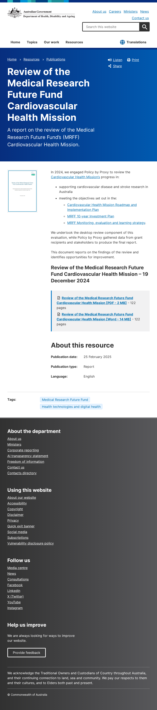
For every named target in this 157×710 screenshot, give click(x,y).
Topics (32, 42)
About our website (21, 497)
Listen (117, 60)
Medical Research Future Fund (65, 400)
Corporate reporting (23, 450)
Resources (74, 42)
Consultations (18, 579)
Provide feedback (26, 653)
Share (117, 66)
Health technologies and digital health (71, 407)
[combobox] (111, 26)
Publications (55, 59)
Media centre (17, 568)
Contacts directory (22, 473)
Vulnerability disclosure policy (30, 543)
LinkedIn (13, 591)
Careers (115, 11)
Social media (17, 532)
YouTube (14, 602)
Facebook (15, 585)
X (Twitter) (15, 596)
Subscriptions (17, 538)
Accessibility (17, 503)
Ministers (131, 11)
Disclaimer (15, 515)
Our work (51, 42)
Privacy (13, 520)
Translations (136, 42)
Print (135, 60)
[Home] (41, 12)
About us (99, 11)
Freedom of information (25, 462)
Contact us (140, 18)
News (144, 11)
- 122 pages (96, 303)
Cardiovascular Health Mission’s (75, 177)
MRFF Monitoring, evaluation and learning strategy (106, 223)
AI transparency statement (27, 456)
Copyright (15, 509)
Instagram (15, 608)
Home (15, 42)
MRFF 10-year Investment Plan (90, 216)
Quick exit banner (21, 526)
